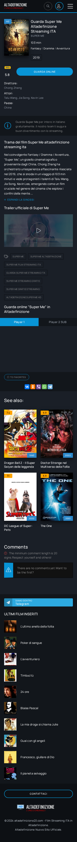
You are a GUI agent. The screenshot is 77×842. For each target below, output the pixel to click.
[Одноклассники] (32, 386)
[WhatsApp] (44, 386)
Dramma (49, 48)
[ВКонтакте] (27, 386)
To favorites (18, 377)
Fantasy (36, 48)
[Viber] (38, 386)
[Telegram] (50, 386)
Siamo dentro (23, 602)
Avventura (63, 48)
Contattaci (38, 793)
